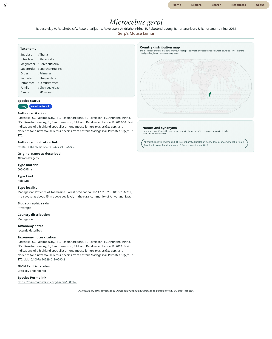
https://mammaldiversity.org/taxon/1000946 (47, 282)
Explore (196, 5)
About (260, 5)
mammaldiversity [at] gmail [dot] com (174, 290)
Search (216, 5)
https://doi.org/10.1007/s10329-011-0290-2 (46, 147)
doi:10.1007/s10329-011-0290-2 (44, 259)
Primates (45, 73)
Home (177, 5)
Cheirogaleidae (50, 87)
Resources (238, 5)
